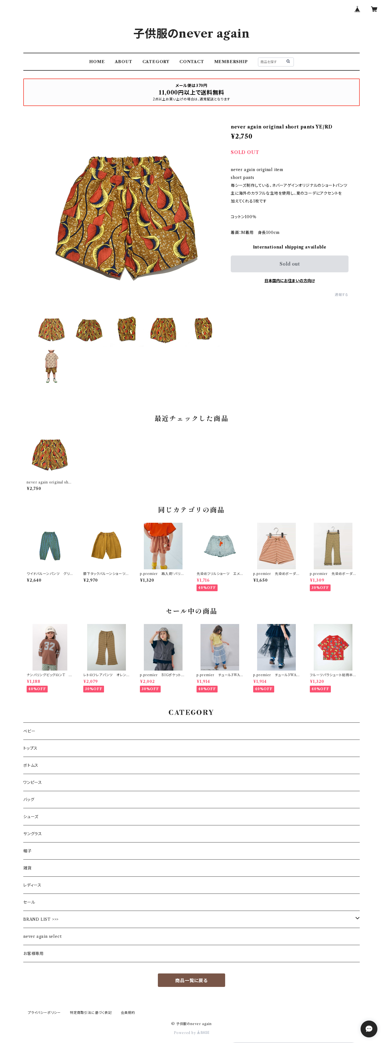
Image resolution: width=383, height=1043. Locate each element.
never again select (42, 936)
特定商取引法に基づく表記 (91, 1012)
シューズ (30, 816)
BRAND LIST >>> (41, 919)
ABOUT (123, 61)
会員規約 (128, 1012)
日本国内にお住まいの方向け (289, 280)
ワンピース (32, 782)
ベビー (29, 731)
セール (29, 902)
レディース (32, 885)
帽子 (27, 850)
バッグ (28, 799)
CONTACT (191, 61)
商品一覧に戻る (191, 980)
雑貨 (27, 868)
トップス (30, 748)
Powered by (185, 1033)
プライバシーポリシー (44, 1012)
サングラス (32, 833)
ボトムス (30, 765)
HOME (97, 61)
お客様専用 (33, 953)
